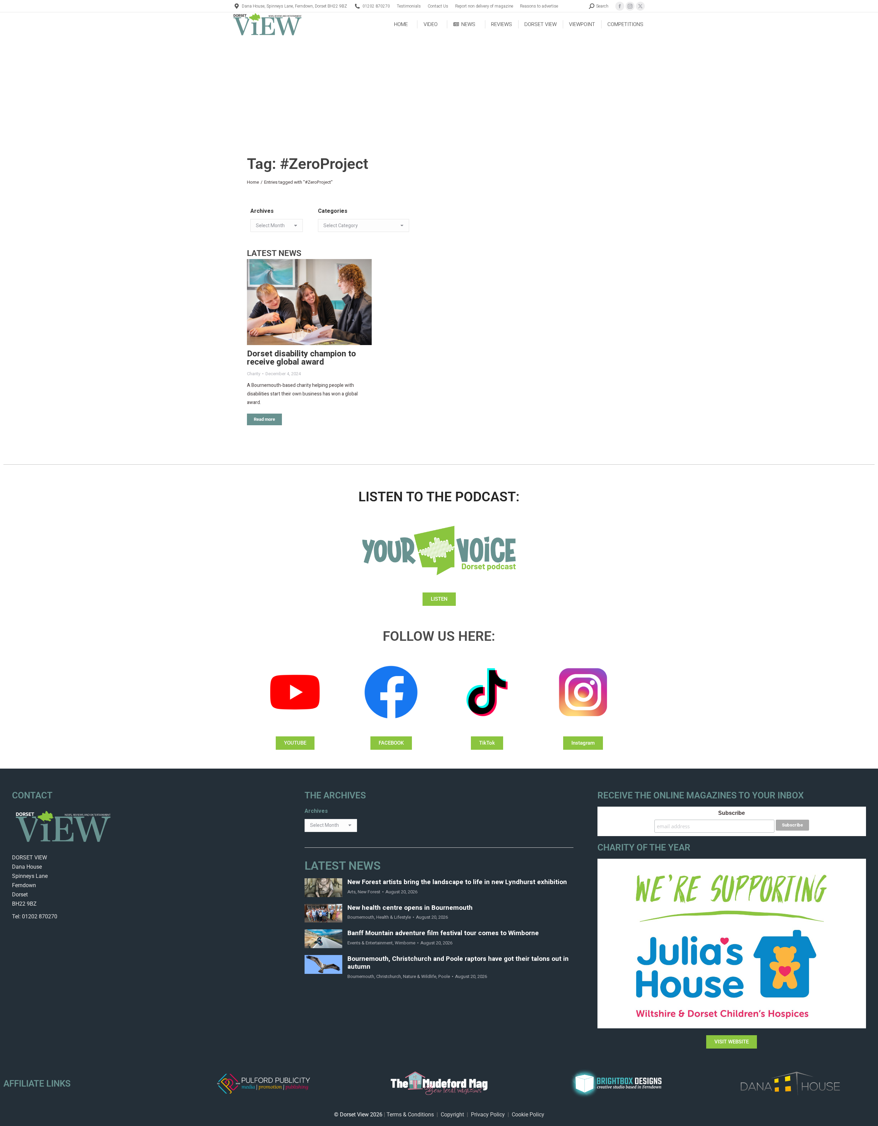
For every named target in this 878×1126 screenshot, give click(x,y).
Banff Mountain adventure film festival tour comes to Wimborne (443, 933)
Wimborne (405, 943)
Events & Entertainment (370, 943)
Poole (444, 976)
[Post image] (309, 302)
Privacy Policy (488, 1114)
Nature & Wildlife (419, 976)
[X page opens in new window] (640, 6)
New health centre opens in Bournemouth (410, 908)
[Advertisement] (439, 88)
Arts (351, 892)
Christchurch (388, 976)
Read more (264, 419)
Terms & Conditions (410, 1114)
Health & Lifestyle (393, 917)
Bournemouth (360, 917)
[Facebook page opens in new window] (619, 6)
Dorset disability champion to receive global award (301, 358)
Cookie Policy (528, 1114)
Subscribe (731, 813)
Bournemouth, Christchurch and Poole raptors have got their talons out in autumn (458, 963)
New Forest (369, 892)
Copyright (452, 1114)
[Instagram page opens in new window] (630, 6)
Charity (253, 373)
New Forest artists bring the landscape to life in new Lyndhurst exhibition (457, 882)
